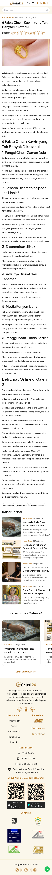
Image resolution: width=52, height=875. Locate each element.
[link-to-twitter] (35, 870)
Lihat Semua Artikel (26, 671)
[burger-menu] (3, 3)
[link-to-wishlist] (28, 3)
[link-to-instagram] (21, 870)
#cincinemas (8, 505)
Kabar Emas (14, 731)
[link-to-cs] (47, 869)
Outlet (14, 726)
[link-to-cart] (33, 3)
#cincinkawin (22, 505)
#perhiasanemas (37, 505)
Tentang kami (13, 720)
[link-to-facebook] (26, 870)
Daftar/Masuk (42, 3)
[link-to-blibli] (26, 709)
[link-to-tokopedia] (19, 709)
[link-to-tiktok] (17, 870)
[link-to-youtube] (30, 870)
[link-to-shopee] (32, 709)
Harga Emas (14, 736)
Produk (13, 742)
